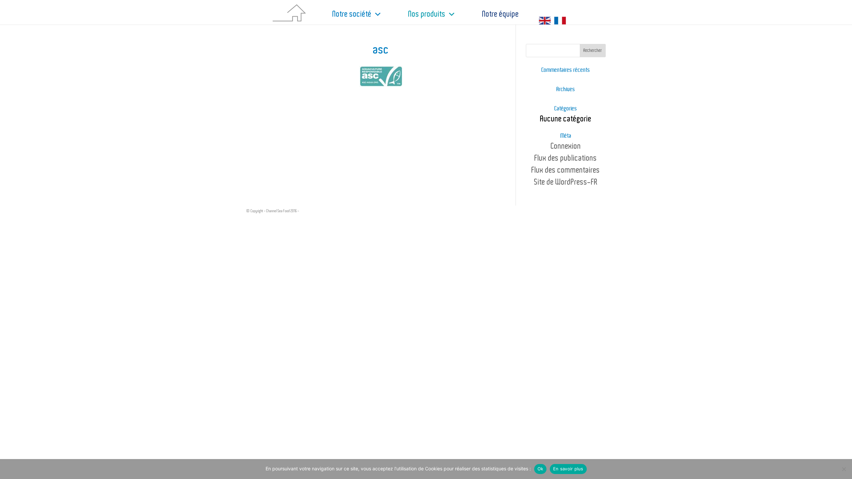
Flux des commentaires (566, 170)
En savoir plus (568, 468)
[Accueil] (296, 14)
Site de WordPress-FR (566, 182)
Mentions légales (311, 211)
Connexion (566, 146)
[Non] (843, 469)
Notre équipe (500, 14)
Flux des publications (565, 158)
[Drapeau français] (561, 14)
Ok (540, 468)
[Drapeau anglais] (545, 14)
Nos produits (427, 14)
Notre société (352, 14)
